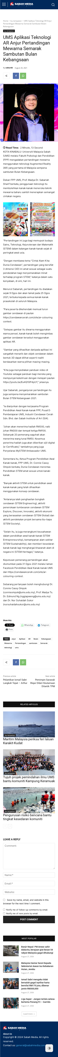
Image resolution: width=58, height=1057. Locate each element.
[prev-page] (5, 826)
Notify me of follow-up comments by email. (27, 909)
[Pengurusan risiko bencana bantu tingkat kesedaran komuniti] (29, 800)
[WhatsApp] (23, 76)
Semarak (43, 643)
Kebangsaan (46, 639)
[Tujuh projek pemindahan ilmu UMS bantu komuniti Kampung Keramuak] (29, 762)
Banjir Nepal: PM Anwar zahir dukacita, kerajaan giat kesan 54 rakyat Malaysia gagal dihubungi (37, 950)
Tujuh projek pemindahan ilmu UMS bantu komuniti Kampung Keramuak (29, 779)
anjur (14, 639)
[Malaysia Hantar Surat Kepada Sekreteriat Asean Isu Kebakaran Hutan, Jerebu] (11, 967)
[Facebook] (16, 76)
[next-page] (10, 826)
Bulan (36, 639)
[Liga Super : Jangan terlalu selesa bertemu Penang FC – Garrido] (11, 1003)
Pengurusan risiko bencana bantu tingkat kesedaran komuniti (27, 817)
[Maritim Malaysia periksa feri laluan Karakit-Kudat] (29, 724)
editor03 (9, 68)
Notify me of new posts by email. (22, 913)
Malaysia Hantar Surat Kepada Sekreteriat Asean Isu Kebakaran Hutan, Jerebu (37, 966)
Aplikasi (22, 639)
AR (29, 639)
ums (17, 647)
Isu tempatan (16, 21)
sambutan (33, 643)
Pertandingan (20, 643)
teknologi (8, 647)
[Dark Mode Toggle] (49, 1048)
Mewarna (8, 643)
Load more (28, 1014)
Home (5, 21)
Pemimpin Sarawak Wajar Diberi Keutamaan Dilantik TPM (42, 683)
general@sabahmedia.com (30, 1045)
